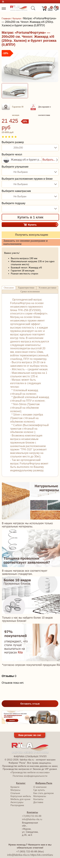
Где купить (39, 790)
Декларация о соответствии (44, 111)
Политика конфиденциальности (30, 776)
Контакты (38, 799)
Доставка (38, 802)
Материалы (39, 796)
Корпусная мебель (20, 796)
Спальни (15, 793)
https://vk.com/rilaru (41, 854)
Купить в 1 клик (30, 217)
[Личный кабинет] (39, 9)
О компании (39, 787)
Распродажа (17, 805)
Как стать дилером (43, 793)
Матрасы (15, 790)
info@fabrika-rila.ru (32, 819)
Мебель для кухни (20, 799)
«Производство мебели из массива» (30, 772)
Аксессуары (16, 802)
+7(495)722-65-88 (31, 816)
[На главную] (19, 9)
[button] (6, 66)
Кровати (14, 787)
